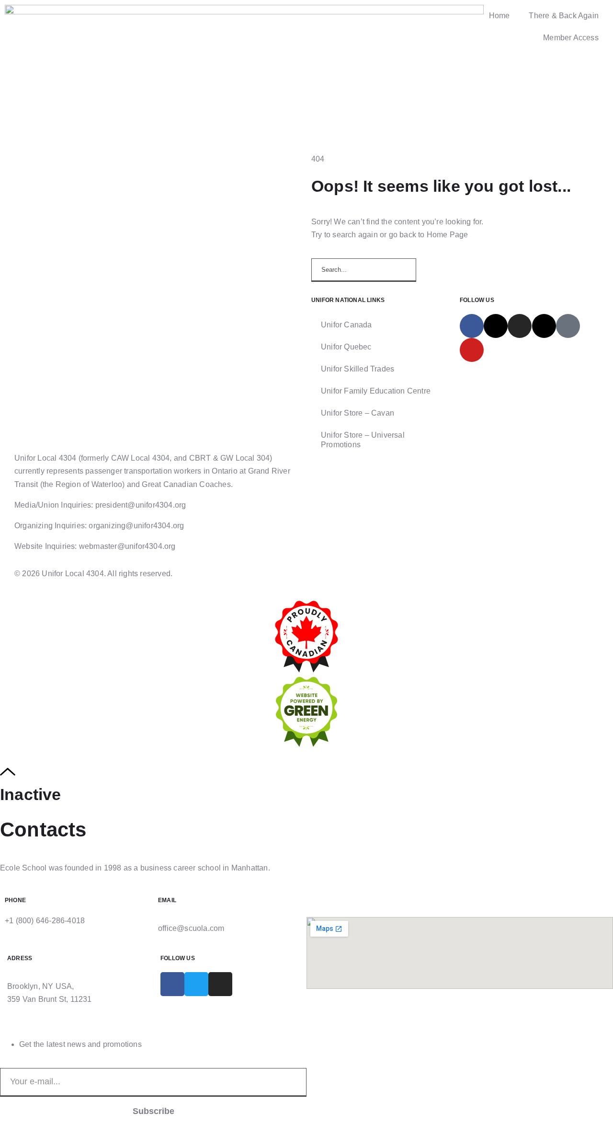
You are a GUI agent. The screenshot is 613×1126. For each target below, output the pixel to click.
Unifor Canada (346, 325)
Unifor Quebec (346, 347)
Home (499, 16)
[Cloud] (568, 326)
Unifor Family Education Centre (376, 391)
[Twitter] (196, 984)
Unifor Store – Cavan (357, 413)
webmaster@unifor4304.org (127, 546)
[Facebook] (472, 326)
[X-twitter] (496, 326)
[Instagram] (520, 326)
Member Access (571, 38)
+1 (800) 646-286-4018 (45, 921)
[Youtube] (472, 350)
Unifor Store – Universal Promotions (363, 440)
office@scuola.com (191, 928)
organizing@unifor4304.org (136, 526)
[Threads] (544, 326)
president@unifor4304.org (140, 505)
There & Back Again (564, 16)
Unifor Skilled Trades (357, 369)
